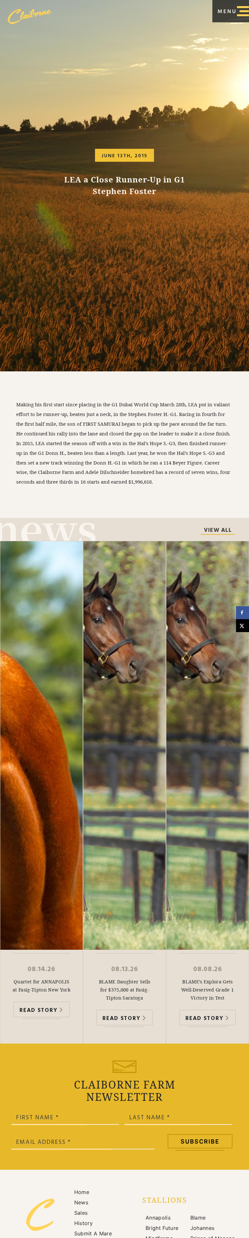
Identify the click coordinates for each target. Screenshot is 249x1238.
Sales (81, 1213)
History (83, 1223)
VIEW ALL (218, 531)
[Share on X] (242, 625)
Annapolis (158, 1217)
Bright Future (162, 1228)
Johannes (202, 1228)
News (81, 1202)
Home (81, 1192)
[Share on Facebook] (242, 612)
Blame (198, 1217)
